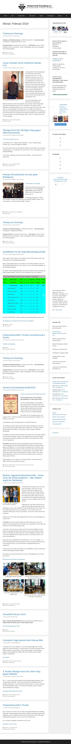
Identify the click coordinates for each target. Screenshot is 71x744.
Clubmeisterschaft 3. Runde (16, 705)
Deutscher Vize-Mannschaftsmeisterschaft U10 (59, 333)
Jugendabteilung (56, 60)
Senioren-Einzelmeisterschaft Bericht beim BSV (33, 394)
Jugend (10, 119)
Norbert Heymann (57, 381)
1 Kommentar (7, 213)
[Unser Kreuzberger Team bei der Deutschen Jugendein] (60, 119)
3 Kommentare (7, 121)
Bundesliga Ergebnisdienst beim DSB (12, 691)
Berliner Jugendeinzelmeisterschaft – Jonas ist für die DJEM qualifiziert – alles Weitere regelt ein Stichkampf (23, 477)
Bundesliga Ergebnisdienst (59, 419)
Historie (59, 15)
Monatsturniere (21, 15)
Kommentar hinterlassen (9, 53)
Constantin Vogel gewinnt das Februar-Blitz (23, 640)
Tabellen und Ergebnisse (9, 344)
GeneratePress (46, 741)
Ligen (12, 15)
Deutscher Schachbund (58, 421)
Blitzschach (11, 660)
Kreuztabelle (6, 657)
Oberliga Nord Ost (16, 164)
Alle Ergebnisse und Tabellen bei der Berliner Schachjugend (18, 321)
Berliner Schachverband (58, 417)
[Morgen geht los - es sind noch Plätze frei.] (54, 119)
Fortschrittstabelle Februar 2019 (11, 626)
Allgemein (6, 52)
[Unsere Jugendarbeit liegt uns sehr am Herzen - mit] (65, 119)
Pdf (53, 310)
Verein (5, 15)
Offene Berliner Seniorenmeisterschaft (17, 464)
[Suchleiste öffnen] (66, 16)
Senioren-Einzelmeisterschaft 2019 (19, 387)
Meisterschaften (16, 119)
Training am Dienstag (13, 33)
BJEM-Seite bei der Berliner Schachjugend (14, 559)
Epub (60, 310)
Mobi (57, 310)
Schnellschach (19, 211)
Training (41, 15)
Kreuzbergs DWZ (56, 424)
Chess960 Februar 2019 (14, 614)
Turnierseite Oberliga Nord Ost (11, 139)
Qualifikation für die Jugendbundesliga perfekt (24, 252)
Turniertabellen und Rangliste (32, 183)
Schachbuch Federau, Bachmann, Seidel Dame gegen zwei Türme (60, 179)
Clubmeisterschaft (13, 727)
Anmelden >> (55, 432)
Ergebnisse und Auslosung (10, 724)
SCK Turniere (32, 15)
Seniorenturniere (30, 464)
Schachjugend (50, 15)
